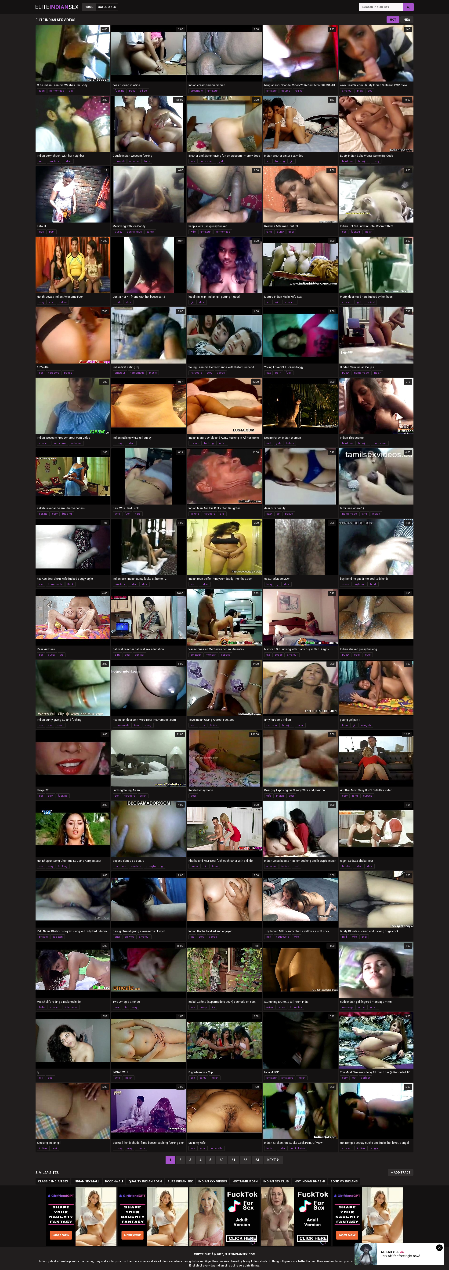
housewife (282, 936)
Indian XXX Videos (212, 1181)
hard (138, 513)
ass (41, 584)
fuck (147, 161)
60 (221, 1160)
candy (150, 231)
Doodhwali (114, 1181)
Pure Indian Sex (180, 1181)
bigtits (153, 372)
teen (42, 90)
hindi (373, 584)
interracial (71, 1007)
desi (41, 231)
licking (43, 513)
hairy (269, 584)
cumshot (272, 725)
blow (360, 90)
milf (268, 443)
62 (245, 1160)
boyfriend (360, 584)
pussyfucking (154, 866)
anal (51, 302)
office (143, 90)
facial (300, 725)
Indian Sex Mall (86, 1181)
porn (278, 372)
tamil (269, 231)
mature (195, 443)
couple (285, 90)
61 (233, 1160)
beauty (289, 513)
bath (51, 231)
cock (357, 654)
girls (278, 443)
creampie (197, 90)
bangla (373, 1148)
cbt (354, 1077)
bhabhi (43, 936)
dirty (117, 654)
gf (278, 584)
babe (42, 1007)
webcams (60, 443)
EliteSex (57, 7)
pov (71, 90)
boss (132, 90)
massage (348, 1007)
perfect (365, 1077)
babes (290, 443)
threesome (380, 443)
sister (345, 584)
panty (202, 1077)
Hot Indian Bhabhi (309, 1181)
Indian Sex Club (276, 1181)
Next (272, 1160)
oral (222, 513)
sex (193, 161)
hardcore (348, 161)
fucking (119, 90)
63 (257, 1160)
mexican (211, 654)
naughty (366, 725)
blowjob (120, 161)
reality (298, 90)
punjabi (139, 654)
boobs (68, 372)
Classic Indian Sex (53, 1181)
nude (118, 302)
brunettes (296, 1007)
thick (70, 584)
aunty (280, 231)
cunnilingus (134, 231)
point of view (297, 1148)
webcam (76, 443)
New (407, 19)
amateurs (287, 1077)
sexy (41, 302)
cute (368, 654)
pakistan (57, 936)
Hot (393, 19)
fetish (213, 725)
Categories (107, 7)
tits (61, 654)
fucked (355, 231)
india (282, 1148)
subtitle (367, 795)
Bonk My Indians (344, 1181)
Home (88, 7)
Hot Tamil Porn (245, 1181)
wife (41, 161)
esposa (225, 654)
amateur (212, 90)
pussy (118, 231)
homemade (56, 90)
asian (60, 725)
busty (376, 161)
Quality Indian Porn (145, 1181)
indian (68, 161)
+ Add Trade (400, 1172)
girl (221, 161)
